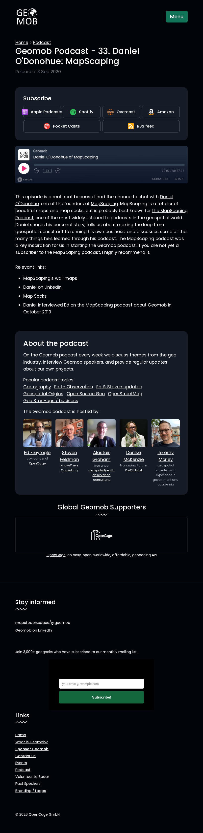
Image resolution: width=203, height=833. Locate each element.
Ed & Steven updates (119, 387)
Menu (177, 16)
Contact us (25, 755)
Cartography (37, 387)
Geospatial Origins (43, 394)
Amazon (165, 112)
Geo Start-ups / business (50, 401)
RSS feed (145, 126)
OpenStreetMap (125, 394)
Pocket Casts (66, 126)
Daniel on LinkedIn (42, 287)
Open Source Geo (86, 394)
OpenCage (37, 463)
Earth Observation (73, 387)
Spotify (86, 112)
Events (21, 762)
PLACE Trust (133, 470)
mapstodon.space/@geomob (42, 622)
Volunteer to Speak (32, 776)
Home (21, 42)
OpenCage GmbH (44, 814)
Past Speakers (28, 783)
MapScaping (104, 204)
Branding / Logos (30, 790)
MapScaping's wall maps (50, 278)
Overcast (126, 112)
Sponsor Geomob (32, 748)
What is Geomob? (31, 742)
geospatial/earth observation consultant (101, 475)
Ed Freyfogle (37, 453)
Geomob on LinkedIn (33, 630)
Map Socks (35, 296)
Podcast (42, 42)
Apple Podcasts (46, 112)
